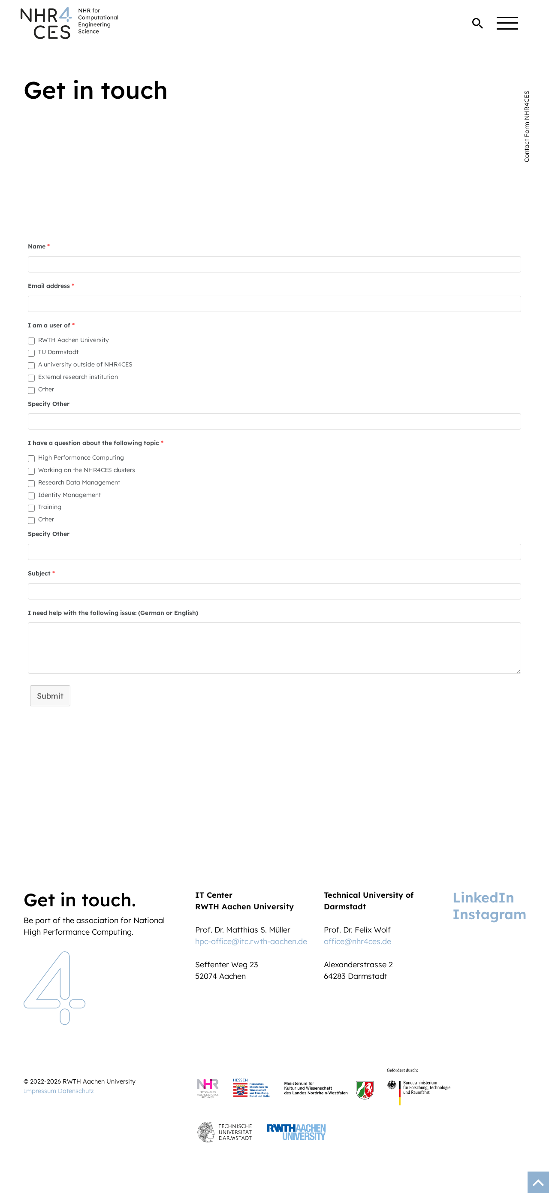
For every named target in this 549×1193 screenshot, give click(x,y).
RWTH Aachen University (73, 340)
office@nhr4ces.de (357, 941)
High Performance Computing (81, 457)
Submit (50, 696)
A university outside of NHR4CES (85, 364)
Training (49, 507)
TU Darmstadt (58, 352)
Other (46, 389)
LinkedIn (483, 897)
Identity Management (69, 495)
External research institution (78, 377)
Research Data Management (79, 482)
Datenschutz (76, 1091)
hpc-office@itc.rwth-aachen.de (251, 941)
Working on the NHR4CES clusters (86, 470)
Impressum (40, 1091)
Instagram (489, 914)
